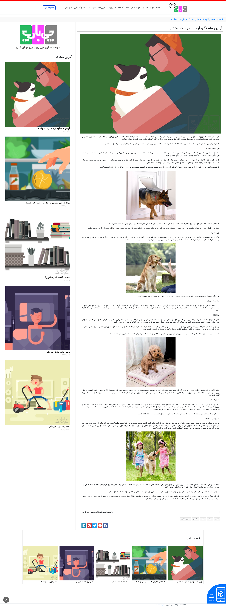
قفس (88, 153)
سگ (205, 144)
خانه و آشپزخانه (123, 7)
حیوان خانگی (188, 153)
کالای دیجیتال (136, 7)
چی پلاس (68, 7)
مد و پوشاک (111, 7)
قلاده (176, 305)
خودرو (152, 7)
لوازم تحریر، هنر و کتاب (96, 7)
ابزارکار (145, 7)
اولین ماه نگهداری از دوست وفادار (185, 19)
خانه (218, 19)
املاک (158, 7)
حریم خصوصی (159, 605)
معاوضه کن (49, 7)
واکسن (195, 519)
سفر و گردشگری (80, 7)
